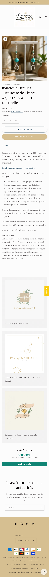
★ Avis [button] (47, 291)
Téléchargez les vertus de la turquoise (18, 168)
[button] (3, 17)
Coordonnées (34, 568)
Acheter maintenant (24, 136)
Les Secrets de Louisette (16, 558)
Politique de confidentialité (16, 564)
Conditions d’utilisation (36, 564)
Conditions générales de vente (19, 572)
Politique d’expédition (20, 568)
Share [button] (7, 145)
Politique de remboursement (29, 561)
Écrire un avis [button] (24, 464)
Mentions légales (36, 572)
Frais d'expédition (17, 111)
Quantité (5, 116)
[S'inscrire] (41, 508)
